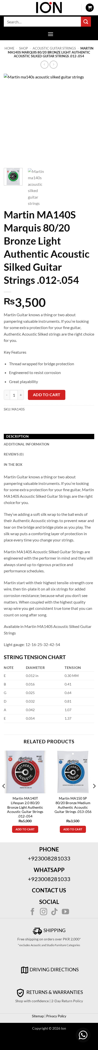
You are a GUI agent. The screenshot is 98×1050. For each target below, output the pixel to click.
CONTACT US (49, 890)
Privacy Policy (55, 1016)
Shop (23, 48)
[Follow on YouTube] (65, 912)
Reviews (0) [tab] (14, 454)
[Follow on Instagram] (43, 912)
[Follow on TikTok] (54, 912)
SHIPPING (54, 930)
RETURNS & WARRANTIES (54, 992)
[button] (90, 8)
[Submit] (86, 21)
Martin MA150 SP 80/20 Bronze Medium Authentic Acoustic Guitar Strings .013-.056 (73, 805)
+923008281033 (49, 858)
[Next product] (44, 64)
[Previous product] (53, 64)
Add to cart (47, 394)
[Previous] (11, 119)
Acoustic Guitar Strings (54, 48)
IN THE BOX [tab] (13, 465)
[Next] (86, 119)
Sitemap (38, 1016)
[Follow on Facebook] (32, 912)
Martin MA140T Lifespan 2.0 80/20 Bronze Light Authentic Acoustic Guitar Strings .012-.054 (25, 807)
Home (10, 48)
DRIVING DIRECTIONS (54, 969)
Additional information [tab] (27, 444)
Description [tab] (17, 436)
